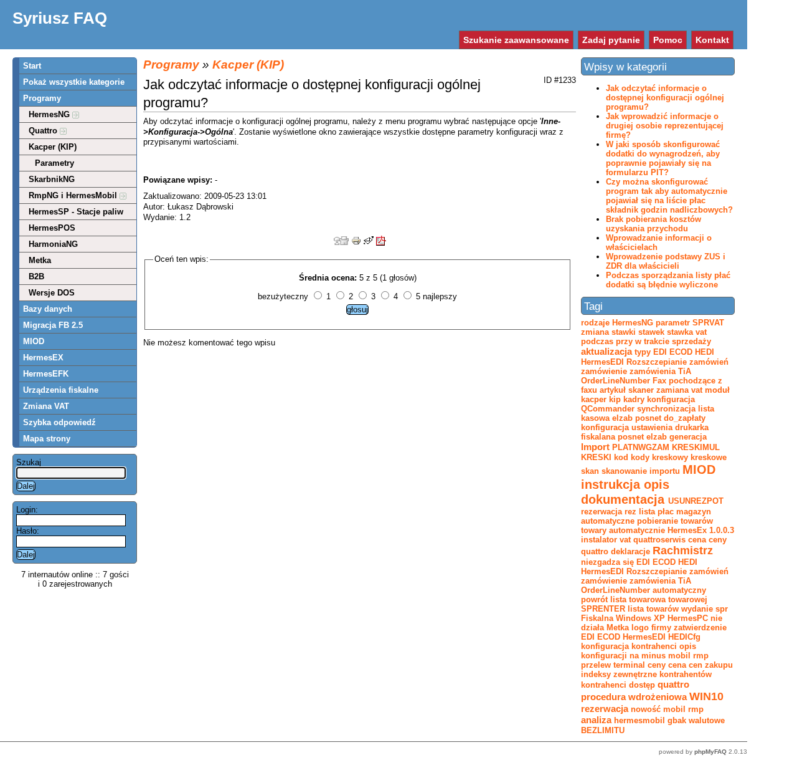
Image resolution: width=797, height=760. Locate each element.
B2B (36, 276)
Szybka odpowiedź (59, 422)
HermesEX (43, 357)
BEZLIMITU (603, 730)
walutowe (707, 720)
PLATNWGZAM (640, 447)
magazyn (693, 511)
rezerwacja (604, 708)
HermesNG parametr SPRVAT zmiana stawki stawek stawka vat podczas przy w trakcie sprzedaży (652, 332)
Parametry (54, 163)
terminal (629, 665)
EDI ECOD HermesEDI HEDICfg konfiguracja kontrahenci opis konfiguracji (640, 646)
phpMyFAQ (710, 751)
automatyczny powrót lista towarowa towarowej (644, 594)
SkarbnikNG (52, 179)
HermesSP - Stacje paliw (76, 211)
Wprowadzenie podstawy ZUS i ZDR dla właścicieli (665, 261)
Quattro (44, 130)
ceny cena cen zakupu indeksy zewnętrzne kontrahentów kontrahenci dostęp (657, 675)
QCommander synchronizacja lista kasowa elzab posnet (647, 413)
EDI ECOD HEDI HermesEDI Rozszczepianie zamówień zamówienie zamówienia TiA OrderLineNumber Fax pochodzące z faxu (655, 371)
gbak (676, 720)
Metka (40, 260)
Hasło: (27, 531)
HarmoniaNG (53, 244)
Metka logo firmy (638, 627)
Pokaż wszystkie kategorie (74, 82)
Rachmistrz (683, 550)
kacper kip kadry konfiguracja (638, 399)
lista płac (656, 511)
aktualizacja (606, 351)
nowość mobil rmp (667, 709)
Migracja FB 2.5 (53, 325)
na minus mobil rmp (669, 655)
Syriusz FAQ (59, 18)
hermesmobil (639, 720)
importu (664, 471)
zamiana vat (679, 390)
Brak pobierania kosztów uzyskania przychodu (653, 223)
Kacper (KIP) (53, 147)
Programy (42, 98)
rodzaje (595, 322)
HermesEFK (45, 373)
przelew (596, 665)
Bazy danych (47, 309)
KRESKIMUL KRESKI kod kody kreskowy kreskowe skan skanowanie (654, 459)
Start (32, 65)
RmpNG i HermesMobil (74, 195)
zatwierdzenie (700, 627)
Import (595, 446)
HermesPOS (52, 228)
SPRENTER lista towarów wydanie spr (654, 608)
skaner (641, 390)
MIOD (33, 341)
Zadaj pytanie (611, 40)
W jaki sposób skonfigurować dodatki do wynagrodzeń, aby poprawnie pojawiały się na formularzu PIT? (663, 158)
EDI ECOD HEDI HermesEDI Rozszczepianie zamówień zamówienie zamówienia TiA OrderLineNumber (655, 576)
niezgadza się (607, 562)
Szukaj (28, 462)
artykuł (613, 390)
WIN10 (706, 696)
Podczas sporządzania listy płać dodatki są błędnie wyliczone (668, 280)
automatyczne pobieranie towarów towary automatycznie (647, 525)
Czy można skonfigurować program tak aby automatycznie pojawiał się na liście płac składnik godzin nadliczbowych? (669, 195)
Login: (27, 509)
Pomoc (667, 40)
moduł (717, 390)
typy (642, 352)
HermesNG (50, 114)
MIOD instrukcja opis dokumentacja (648, 484)
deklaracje (630, 551)
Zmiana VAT (46, 406)
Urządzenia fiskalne (60, 390)
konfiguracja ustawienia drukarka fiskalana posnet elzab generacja (645, 432)
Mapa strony (46, 438)
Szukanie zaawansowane (516, 40)
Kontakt (712, 40)
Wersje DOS (52, 292)
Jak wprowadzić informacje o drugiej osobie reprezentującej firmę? (665, 126)
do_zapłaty (684, 418)
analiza (596, 719)
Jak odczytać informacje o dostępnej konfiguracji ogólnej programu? (665, 98)
